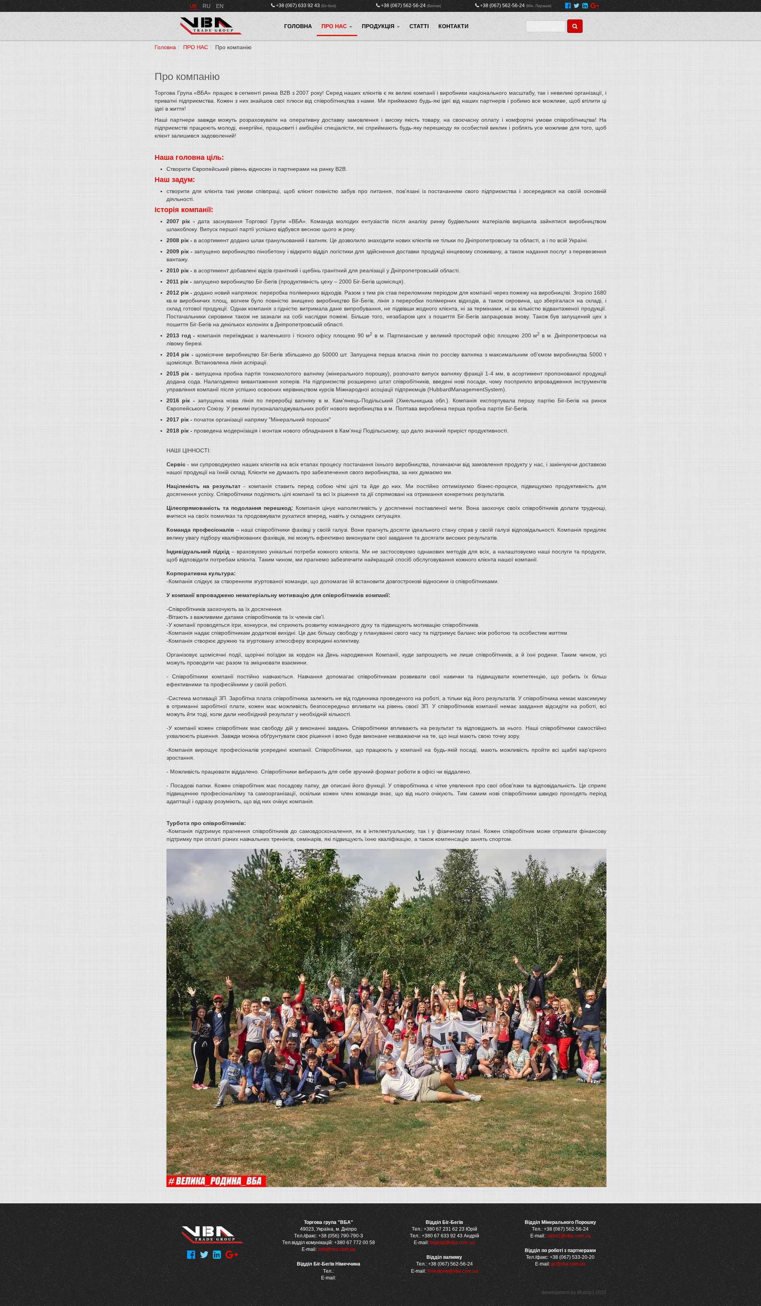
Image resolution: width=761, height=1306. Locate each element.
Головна (165, 47)
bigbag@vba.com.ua (452, 1242)
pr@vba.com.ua (568, 1264)
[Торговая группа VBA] (211, 26)
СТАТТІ (419, 26)
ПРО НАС (334, 26)
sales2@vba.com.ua (569, 1236)
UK (194, 6)
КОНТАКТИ (453, 26)
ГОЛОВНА (298, 26)
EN (220, 6)
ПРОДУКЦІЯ (379, 26)
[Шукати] (575, 26)
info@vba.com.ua (337, 1249)
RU (207, 6)
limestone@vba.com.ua (452, 1271)
